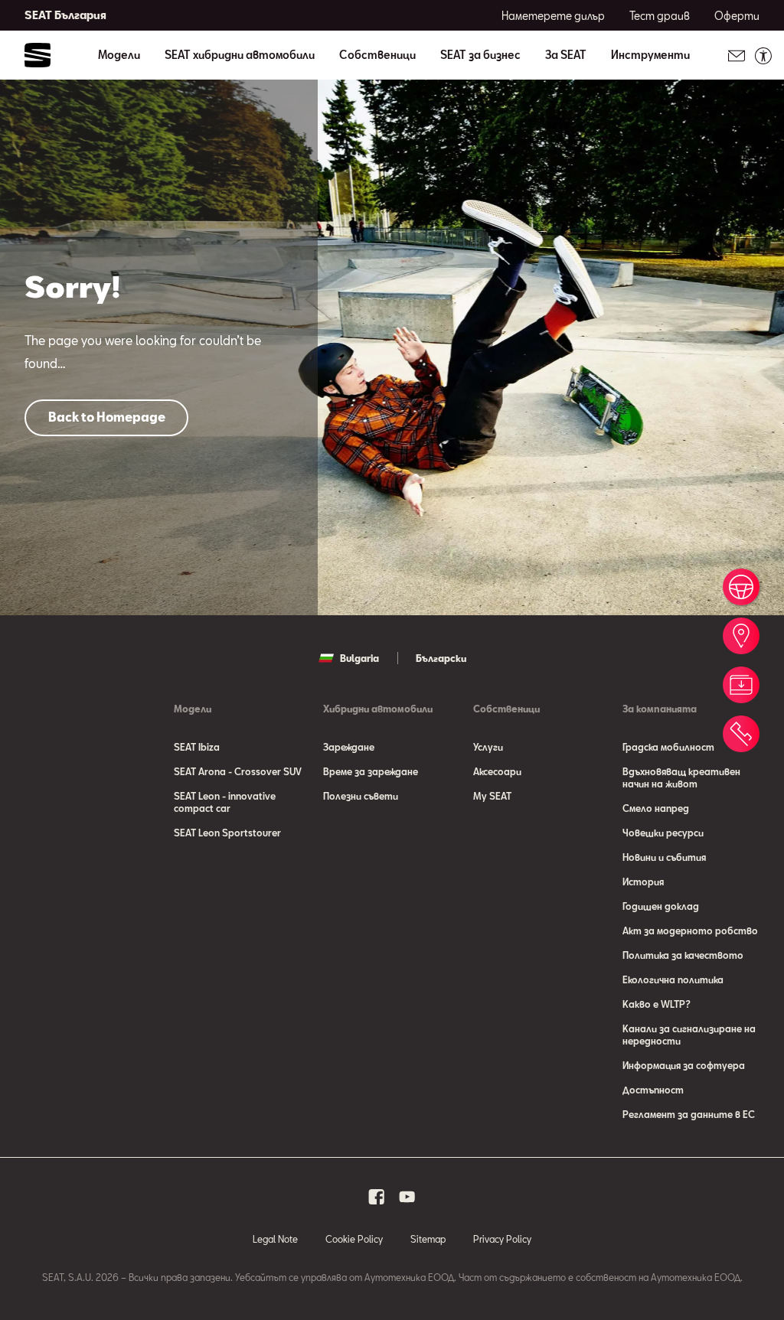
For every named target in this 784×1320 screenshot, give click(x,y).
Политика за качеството (682, 955)
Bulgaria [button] (359, 658)
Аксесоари (497, 771)
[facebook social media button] (377, 1197)
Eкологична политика (673, 979)
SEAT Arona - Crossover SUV (238, 771)
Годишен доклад (660, 906)
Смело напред (655, 808)
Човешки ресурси (663, 832)
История (643, 881)
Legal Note (275, 1239)
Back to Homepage (106, 416)
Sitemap (428, 1239)
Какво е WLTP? (656, 1004)
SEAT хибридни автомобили (240, 55)
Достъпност (653, 1089)
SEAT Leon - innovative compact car (225, 801)
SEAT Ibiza (197, 746)
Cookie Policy (354, 1239)
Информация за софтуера (683, 1065)
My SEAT (492, 795)
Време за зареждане (370, 771)
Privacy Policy (502, 1239)
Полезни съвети (360, 795)
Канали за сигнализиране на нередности (689, 1034)
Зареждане (348, 746)
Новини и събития (664, 857)
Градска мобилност (668, 746)
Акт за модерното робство (690, 930)
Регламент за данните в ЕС (688, 1114)
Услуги (488, 746)
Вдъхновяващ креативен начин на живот (681, 777)
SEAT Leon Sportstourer (227, 832)
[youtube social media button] (407, 1197)
